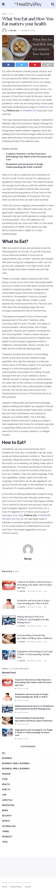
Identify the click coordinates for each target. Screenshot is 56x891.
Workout (7, 837)
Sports (6, 821)
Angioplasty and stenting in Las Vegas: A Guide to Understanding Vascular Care (35, 654)
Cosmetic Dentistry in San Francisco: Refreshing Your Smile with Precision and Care (28, 156)
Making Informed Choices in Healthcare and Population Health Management (33, 619)
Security (7, 816)
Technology (9, 826)
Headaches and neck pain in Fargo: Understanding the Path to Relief (32, 695)
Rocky (13, 30)
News (5, 810)
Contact (28, 887)
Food (4, 779)
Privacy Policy (15, 887)
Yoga (4, 842)
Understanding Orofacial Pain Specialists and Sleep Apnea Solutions (33, 719)
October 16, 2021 (28, 30)
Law (4, 795)
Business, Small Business (15, 763)
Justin (22, 591)
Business (7, 758)
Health (11, 14)
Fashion (6, 774)
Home (4, 14)
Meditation (8, 805)
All (4, 753)
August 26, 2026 (35, 591)
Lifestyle (7, 800)
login (10, 669)
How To (6, 789)
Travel (6, 831)
